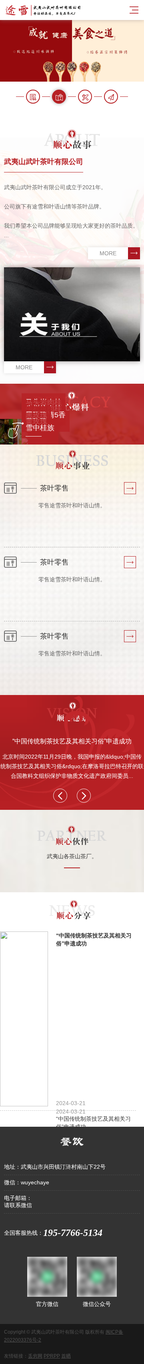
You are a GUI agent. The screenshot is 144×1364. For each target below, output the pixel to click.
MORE (108, 253)
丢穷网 (35, 1356)
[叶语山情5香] (83, 428)
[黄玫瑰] (83, 435)
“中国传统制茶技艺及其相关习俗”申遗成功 (72, 741)
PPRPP (52, 1356)
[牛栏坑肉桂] (83, 422)
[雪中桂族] (83, 441)
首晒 (66, 1356)
